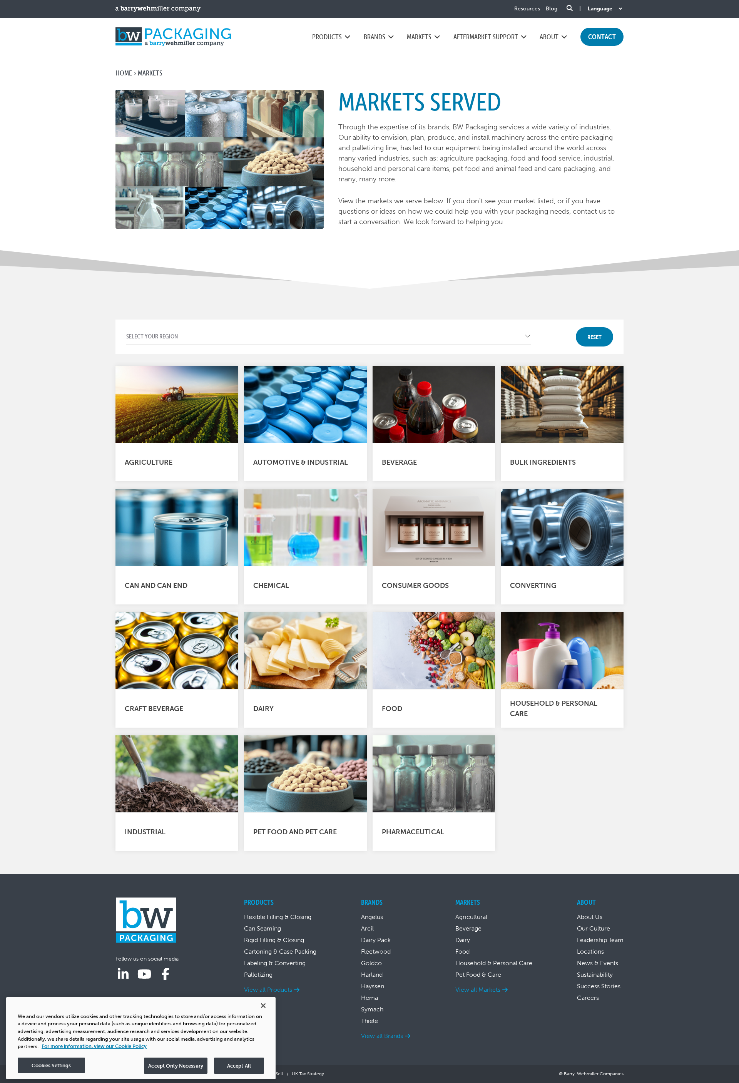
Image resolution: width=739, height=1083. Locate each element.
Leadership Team (600, 940)
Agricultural (471, 917)
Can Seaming (262, 928)
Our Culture (593, 928)
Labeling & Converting (275, 963)
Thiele (369, 1020)
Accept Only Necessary (175, 1065)
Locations (590, 951)
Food (462, 951)
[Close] (263, 1005)
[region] (141, 1038)
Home (123, 73)
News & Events (597, 963)
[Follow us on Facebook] (165, 974)
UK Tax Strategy (308, 1073)
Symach (372, 1009)
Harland (372, 974)
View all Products (268, 989)
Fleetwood (376, 951)
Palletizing (258, 974)
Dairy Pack (376, 940)
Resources (527, 8)
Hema (369, 997)
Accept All (239, 1065)
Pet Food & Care (478, 974)
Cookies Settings (51, 1065)
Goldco (371, 963)
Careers (588, 997)
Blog (551, 8)
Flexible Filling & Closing (277, 917)
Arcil (367, 928)
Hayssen (372, 986)
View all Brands (382, 1035)
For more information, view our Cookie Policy (94, 1046)
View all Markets (477, 989)
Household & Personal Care (493, 963)
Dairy (462, 940)
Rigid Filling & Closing (274, 940)
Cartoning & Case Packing (280, 951)
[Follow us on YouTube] (144, 974)
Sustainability (595, 974)
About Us (589, 917)
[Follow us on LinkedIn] (123, 974)
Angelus (372, 917)
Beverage (468, 928)
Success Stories (598, 986)
